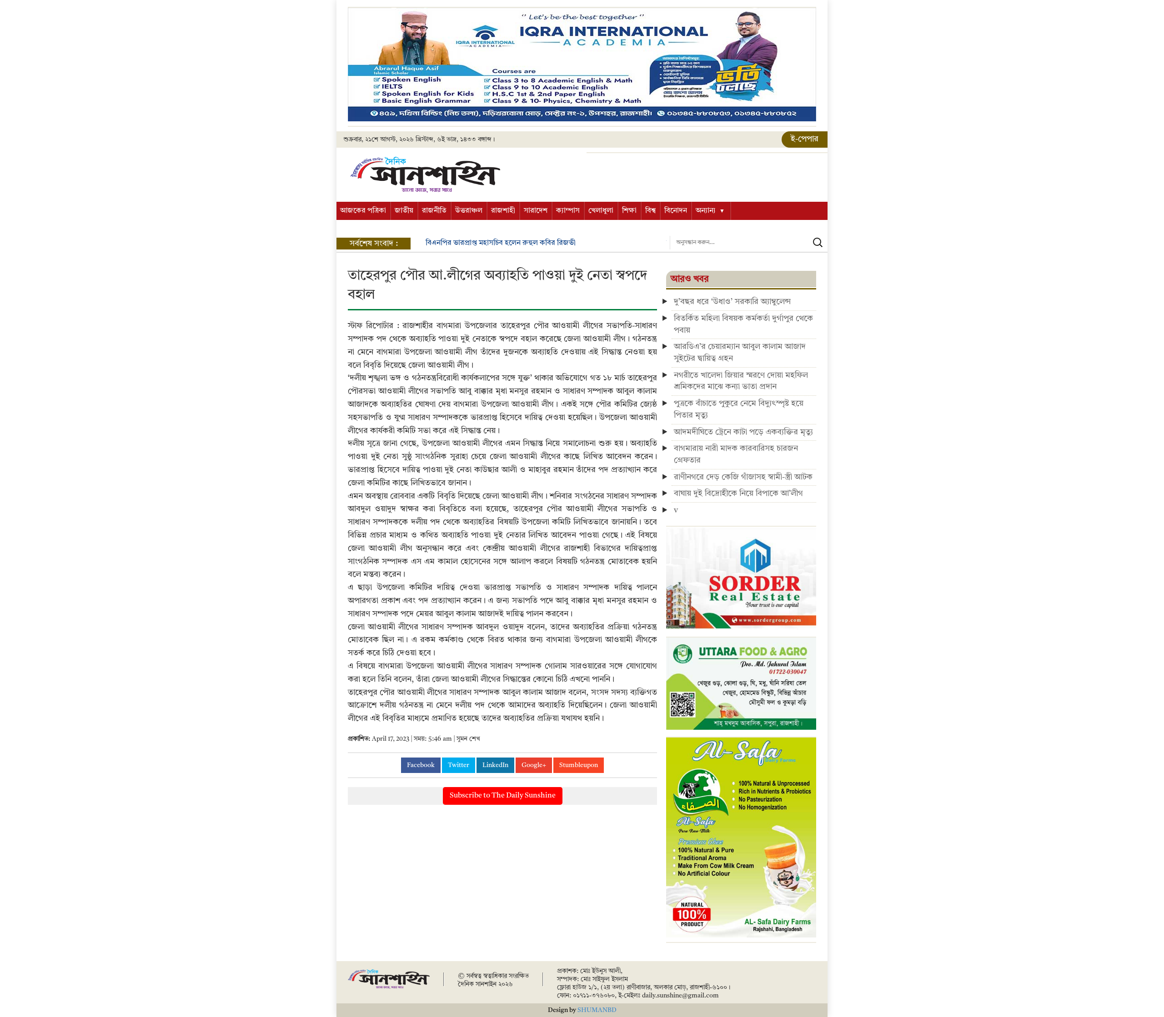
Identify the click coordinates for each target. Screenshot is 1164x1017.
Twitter (458, 765)
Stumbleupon (578, 765)
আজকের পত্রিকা (363, 210)
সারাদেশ (535, 210)
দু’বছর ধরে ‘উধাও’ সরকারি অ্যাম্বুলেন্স (732, 302)
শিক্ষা (629, 210)
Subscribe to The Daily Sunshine (503, 795)
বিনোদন (675, 210)
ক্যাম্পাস (568, 210)
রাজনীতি (434, 210)
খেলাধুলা (600, 210)
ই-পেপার (804, 139)
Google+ (534, 765)
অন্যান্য (706, 210)
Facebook (421, 765)
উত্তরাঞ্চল (468, 210)
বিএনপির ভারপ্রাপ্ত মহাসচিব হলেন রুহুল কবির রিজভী (501, 243)
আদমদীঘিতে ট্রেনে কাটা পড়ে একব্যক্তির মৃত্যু (743, 432)
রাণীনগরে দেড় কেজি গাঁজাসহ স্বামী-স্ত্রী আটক (743, 477)
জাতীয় (404, 210)
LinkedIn (495, 765)
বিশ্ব (650, 210)
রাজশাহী (503, 210)
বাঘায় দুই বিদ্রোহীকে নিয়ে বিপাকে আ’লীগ (738, 493)
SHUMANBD (597, 1010)
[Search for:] (749, 242)
